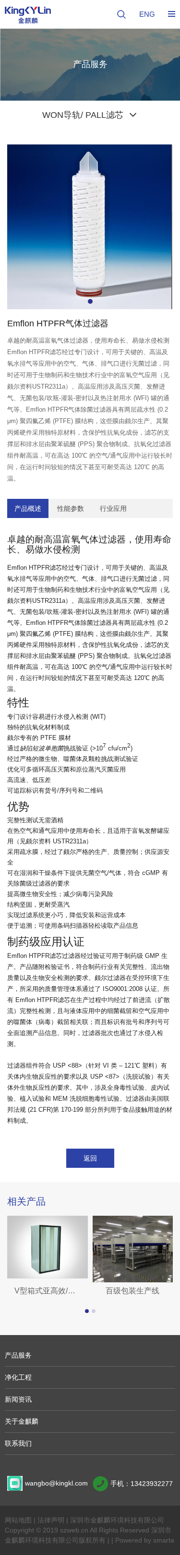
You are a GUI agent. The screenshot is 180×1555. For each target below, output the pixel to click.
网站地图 (18, 1520)
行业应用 (113, 508)
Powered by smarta (144, 1540)
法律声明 (50, 1520)
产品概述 (27, 508)
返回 (90, 1158)
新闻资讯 (18, 1399)
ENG (147, 14)
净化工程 (18, 1377)
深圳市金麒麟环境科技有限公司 (117, 1520)
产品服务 (18, 1355)
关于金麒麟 (21, 1421)
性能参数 (70, 508)
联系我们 (18, 1443)
